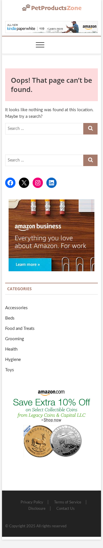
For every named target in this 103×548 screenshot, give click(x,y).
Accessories (16, 308)
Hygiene (13, 359)
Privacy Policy (32, 502)
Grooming (14, 339)
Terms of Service (67, 502)
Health (11, 349)
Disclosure (36, 509)
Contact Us (65, 509)
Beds (10, 318)
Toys (9, 370)
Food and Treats (20, 328)
